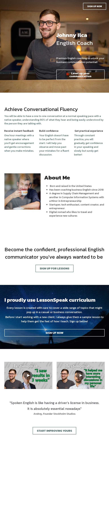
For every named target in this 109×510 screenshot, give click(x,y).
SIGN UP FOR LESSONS (54, 268)
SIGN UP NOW (94, 6)
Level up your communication (80, 74)
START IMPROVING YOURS (54, 431)
